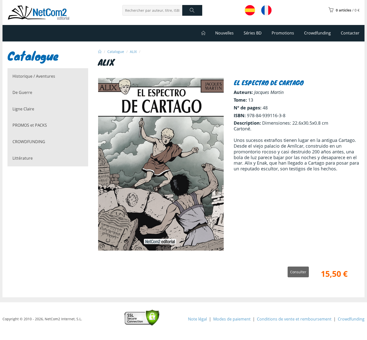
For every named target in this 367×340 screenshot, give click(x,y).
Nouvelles (224, 33)
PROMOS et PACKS (29, 125)
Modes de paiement (232, 319)
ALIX (133, 51)
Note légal (197, 319)
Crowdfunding (351, 319)
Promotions (283, 33)
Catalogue (115, 51)
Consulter (298, 272)
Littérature (22, 158)
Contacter (350, 33)
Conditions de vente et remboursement (294, 319)
